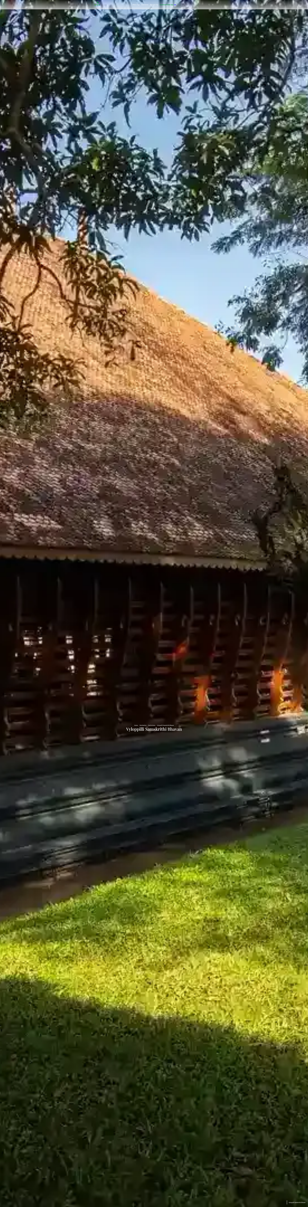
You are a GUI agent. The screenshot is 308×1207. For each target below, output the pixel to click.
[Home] (97, 4)
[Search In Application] (209, 4)
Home (136, 725)
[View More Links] (212, 4)
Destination (143, 725)
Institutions (151, 725)
